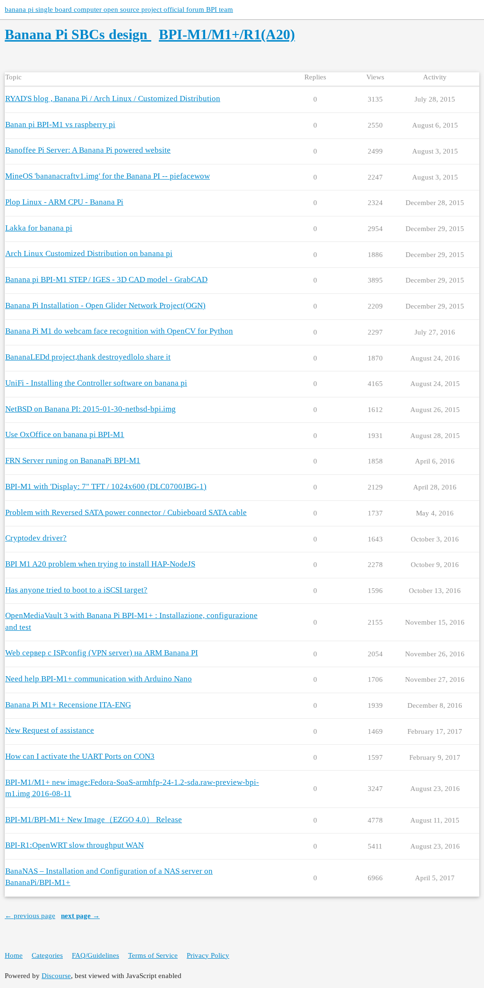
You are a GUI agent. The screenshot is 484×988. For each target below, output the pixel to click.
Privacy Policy (208, 955)
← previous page (30, 915)
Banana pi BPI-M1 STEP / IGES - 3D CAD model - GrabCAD (106, 279)
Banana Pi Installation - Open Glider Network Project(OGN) (105, 305)
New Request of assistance (49, 730)
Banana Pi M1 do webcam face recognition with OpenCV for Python (119, 330)
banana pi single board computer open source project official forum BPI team (119, 9)
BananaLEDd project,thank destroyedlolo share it (88, 356)
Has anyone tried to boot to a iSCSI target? (76, 589)
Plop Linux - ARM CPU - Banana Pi (64, 202)
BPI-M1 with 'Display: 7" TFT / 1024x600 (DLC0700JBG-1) (106, 486)
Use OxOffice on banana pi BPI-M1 (64, 434)
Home (14, 955)
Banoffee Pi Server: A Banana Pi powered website (88, 150)
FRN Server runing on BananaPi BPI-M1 (72, 460)
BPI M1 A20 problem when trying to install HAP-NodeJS (100, 563)
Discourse (56, 975)
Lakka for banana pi (38, 227)
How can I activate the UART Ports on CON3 (80, 756)
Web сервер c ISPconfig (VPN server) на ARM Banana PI (101, 652)
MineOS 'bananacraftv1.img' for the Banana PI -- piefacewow (107, 176)
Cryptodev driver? (36, 537)
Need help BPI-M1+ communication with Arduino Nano (98, 678)
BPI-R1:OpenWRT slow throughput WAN (74, 845)
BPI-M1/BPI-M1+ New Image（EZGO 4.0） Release (93, 819)
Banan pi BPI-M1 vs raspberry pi (60, 124)
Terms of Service (153, 955)
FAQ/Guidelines (95, 955)
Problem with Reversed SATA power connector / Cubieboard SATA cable (126, 512)
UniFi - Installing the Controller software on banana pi (96, 382)
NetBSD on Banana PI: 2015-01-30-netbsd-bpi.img (90, 408)
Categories (47, 955)
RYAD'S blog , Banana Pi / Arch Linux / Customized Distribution (112, 98)
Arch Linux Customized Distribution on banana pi (89, 253)
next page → (80, 915)
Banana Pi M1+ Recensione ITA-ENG (68, 704)
